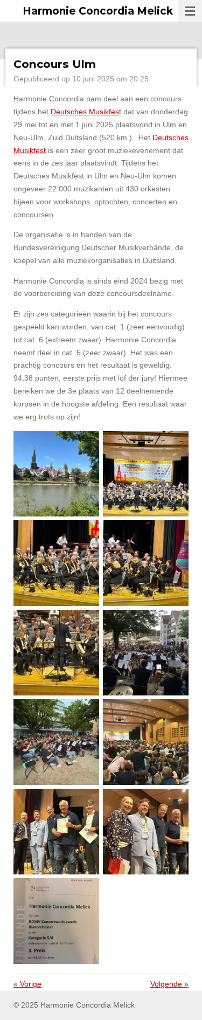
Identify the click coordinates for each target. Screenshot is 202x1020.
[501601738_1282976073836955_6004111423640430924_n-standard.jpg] (56, 653)
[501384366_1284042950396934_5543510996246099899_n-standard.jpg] (56, 832)
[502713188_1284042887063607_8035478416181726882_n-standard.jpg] (146, 832)
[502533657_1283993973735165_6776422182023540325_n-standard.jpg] (56, 742)
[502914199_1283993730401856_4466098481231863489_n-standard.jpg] (146, 653)
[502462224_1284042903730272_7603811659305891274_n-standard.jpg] (146, 742)
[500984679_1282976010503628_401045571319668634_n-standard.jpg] (146, 474)
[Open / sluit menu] (190, 11)
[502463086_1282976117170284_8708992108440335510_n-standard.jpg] (56, 563)
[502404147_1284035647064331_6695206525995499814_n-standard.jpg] (56, 921)
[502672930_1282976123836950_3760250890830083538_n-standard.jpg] (146, 563)
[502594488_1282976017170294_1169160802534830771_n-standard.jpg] (56, 474)
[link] (86, 111)
